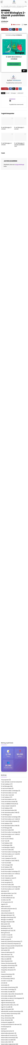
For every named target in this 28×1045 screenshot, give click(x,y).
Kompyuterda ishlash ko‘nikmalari (10, 1024)
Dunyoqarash (5, 779)
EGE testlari (4, 950)
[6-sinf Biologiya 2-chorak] (7, 118)
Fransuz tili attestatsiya (7, 963)
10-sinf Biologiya (5, 786)
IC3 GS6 (3, 983)
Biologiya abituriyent (6, 915)
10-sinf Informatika (6, 788)
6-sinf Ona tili (4, 836)
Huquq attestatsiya (6, 974)
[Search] (25, 2)
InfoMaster (4, 21)
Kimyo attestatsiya (6, 1018)
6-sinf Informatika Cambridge (9, 832)
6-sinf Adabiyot (5, 823)
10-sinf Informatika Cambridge (9, 790)
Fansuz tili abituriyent (7, 952)
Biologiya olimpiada (6, 922)
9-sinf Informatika (6, 884)
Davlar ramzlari (5, 939)
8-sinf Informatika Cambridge (9, 871)
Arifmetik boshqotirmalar (8, 908)
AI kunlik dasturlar (6, 895)
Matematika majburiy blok (8, 1044)
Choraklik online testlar (10, 6)
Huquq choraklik (5, 976)
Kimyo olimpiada (5, 1020)
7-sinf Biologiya (5, 845)
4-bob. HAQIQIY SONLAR (7, 806)
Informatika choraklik (6, 991)
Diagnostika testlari (6, 948)
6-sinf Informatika (6, 830)
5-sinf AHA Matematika (7, 810)
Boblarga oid (4, 926)
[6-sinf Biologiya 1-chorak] (20, 118)
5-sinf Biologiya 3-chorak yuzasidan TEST (19, 144)
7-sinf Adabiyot (5, 843)
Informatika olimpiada (7, 996)
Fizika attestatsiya (6, 957)
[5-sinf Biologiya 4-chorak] (7, 134)
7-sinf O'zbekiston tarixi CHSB (9, 860)
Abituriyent (4, 891)
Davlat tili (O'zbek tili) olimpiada (10, 943)
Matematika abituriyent (7, 1033)
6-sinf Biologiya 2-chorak (6, 128)
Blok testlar (4, 924)
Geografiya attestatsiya (8, 965)
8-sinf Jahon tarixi (6, 876)
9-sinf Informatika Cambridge (9, 887)
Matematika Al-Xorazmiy (8, 1035)
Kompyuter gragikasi (7, 1022)
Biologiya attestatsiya (7, 917)
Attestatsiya (4, 911)
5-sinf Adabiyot (5, 808)
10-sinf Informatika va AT (8, 793)
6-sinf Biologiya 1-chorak (19, 128)
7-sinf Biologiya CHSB (7, 847)
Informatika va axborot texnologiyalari (11, 998)
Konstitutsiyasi (5, 1026)
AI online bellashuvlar (7, 898)
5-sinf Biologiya (5, 814)
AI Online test (5, 900)
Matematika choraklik (7, 1040)
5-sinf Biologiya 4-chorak (6, 144)
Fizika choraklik (5, 959)
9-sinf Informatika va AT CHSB (9, 889)
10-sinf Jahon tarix (6, 795)
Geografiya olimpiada (7, 970)
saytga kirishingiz (19, 164)
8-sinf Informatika (6, 869)
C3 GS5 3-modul (5, 937)
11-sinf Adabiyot (5, 797)
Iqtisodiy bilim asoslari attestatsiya (11, 1011)
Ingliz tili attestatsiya (7, 1002)
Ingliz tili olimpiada (6, 1009)
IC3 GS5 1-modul (5, 981)
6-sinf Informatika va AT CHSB (9, 834)
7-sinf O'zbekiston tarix (7, 858)
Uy (1, 6)
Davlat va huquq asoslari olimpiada (11, 946)
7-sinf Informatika (6, 849)
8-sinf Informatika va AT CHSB (9, 873)
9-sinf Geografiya (6, 882)
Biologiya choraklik (22, 6)
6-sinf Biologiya (5, 828)
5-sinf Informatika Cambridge (9, 817)
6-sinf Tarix (4, 841)
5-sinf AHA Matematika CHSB (9, 812)
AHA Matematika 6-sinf (7, 893)
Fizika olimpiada (5, 961)
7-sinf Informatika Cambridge (9, 852)
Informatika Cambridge (7, 989)
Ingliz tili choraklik (5, 1007)
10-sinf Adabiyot (5, 784)
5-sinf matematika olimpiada (9, 821)
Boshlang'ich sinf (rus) (7, 930)
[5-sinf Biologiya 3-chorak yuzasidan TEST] (20, 134)
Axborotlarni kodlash (6, 913)
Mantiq (3, 1029)
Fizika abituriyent (5, 954)
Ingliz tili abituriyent (6, 1000)
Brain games (4, 932)
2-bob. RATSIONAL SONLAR (8, 801)
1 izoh (25, 24)
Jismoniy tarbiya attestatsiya (9, 1013)
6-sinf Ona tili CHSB (6, 838)
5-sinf (7, 93)
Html (2, 972)
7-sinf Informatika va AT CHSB (9, 854)
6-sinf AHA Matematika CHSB (9, 825)
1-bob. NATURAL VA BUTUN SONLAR (10, 782)
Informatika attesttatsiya (8, 987)
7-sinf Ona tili (4, 863)
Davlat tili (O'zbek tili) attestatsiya (10, 941)
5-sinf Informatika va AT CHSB (9, 819)
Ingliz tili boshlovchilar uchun (9, 1005)
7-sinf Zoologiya (5, 865)
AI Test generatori (6, 902)
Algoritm (3, 904)
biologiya (13, 93)
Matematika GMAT (6, 1042)
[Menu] (2, 2)
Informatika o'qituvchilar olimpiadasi (11, 994)
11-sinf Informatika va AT (7, 799)
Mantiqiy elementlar (6, 1031)
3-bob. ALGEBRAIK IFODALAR (8, 804)
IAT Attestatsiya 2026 (7, 978)
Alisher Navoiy (5, 906)
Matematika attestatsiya (8, 1037)
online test (20, 93)
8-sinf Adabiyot (5, 867)
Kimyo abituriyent (6, 1016)
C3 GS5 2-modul (5, 935)
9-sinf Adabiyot (5, 880)
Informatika (4, 985)
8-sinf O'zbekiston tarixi (7, 878)
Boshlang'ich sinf (5, 928)
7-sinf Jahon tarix (6, 856)
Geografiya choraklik (6, 967)
